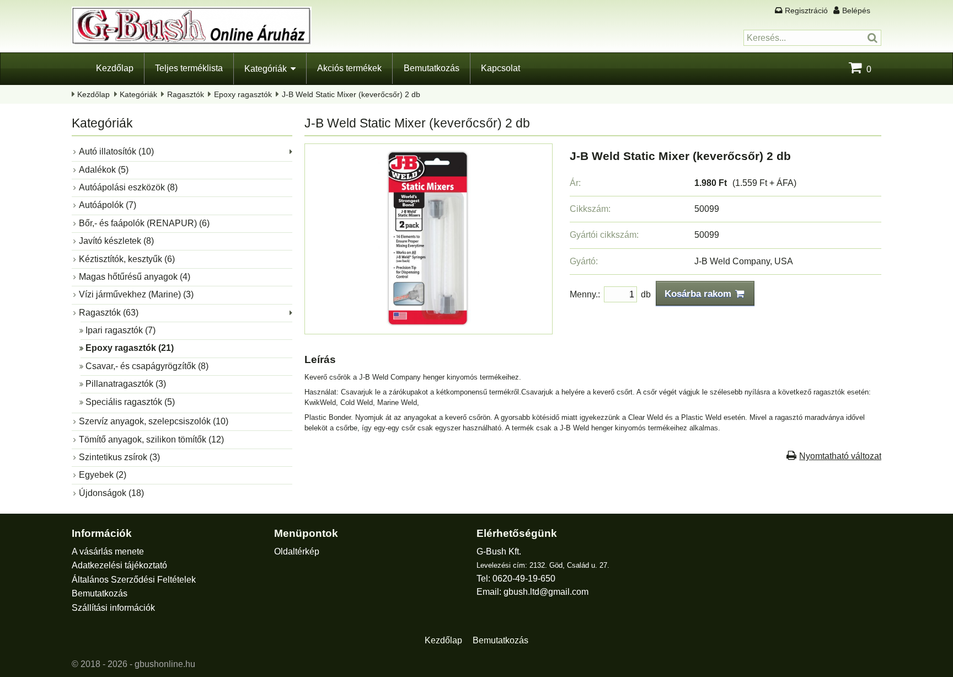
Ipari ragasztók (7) (120, 330)
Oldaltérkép (296, 551)
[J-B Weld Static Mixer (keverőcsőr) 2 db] (428, 323)
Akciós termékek (349, 68)
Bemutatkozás (431, 68)
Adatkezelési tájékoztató (119, 565)
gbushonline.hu (165, 664)
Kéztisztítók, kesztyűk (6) (127, 259)
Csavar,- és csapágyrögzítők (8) (146, 366)
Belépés (856, 10)
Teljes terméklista (189, 68)
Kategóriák (265, 68)
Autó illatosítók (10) (116, 151)
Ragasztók (185, 94)
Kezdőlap (114, 68)
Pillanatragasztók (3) (125, 383)
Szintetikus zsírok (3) (119, 457)
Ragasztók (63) (108, 312)
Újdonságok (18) (111, 493)
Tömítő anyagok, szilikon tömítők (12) (151, 439)
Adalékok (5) (104, 169)
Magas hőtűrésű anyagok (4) (134, 276)
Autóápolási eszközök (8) (128, 187)
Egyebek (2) (102, 474)
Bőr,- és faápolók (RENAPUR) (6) (144, 223)
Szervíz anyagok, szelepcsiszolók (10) (153, 421)
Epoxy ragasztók (243, 94)
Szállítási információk (113, 607)
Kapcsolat (500, 68)
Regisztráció (806, 10)
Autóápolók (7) (107, 205)
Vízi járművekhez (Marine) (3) (136, 294)
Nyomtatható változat (840, 456)
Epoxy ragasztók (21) (129, 348)
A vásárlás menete (108, 551)
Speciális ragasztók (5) (130, 402)
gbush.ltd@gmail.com (546, 591)
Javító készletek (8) (116, 241)
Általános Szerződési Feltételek (134, 579)
